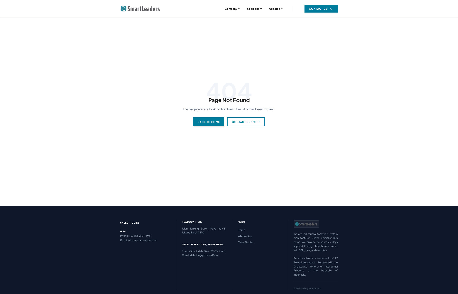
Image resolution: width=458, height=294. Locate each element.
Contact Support (246, 121)
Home (241, 229)
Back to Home (209, 121)
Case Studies (246, 242)
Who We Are (245, 236)
